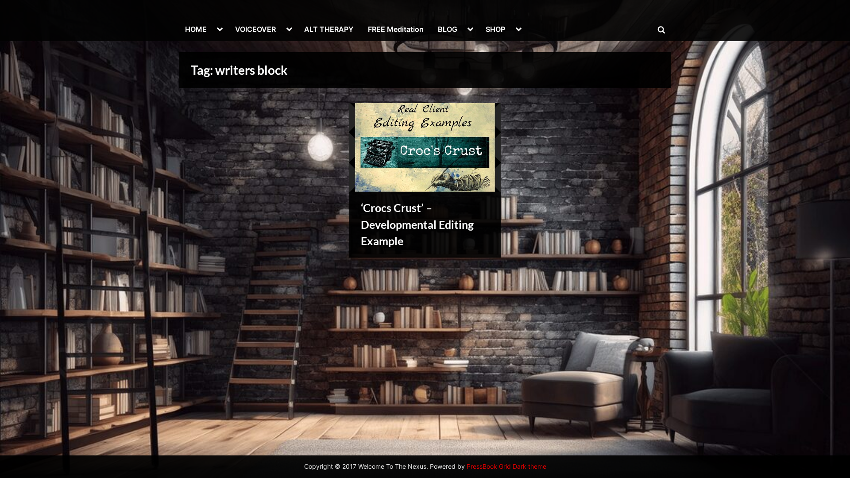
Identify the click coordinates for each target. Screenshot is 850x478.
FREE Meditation (396, 29)
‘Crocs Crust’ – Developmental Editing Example (417, 224)
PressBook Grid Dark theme (506, 466)
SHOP (495, 29)
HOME (196, 29)
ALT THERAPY (328, 29)
